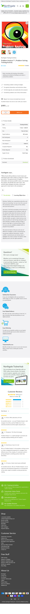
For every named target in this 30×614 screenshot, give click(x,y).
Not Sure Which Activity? (7, 544)
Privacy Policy (4, 582)
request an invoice (7, 333)
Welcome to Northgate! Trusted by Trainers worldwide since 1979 (15, 1)
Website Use (4, 585)
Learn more (9, 381)
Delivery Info (4, 538)
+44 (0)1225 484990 (5, 517)
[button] (21, 65)
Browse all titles (4, 520)
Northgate (3, 574)
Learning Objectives (19, 195)
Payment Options (5, 528)
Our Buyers (3, 577)
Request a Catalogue (5, 559)
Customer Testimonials (6, 578)
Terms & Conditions (5, 583)
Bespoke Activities (5, 548)
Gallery (2, 580)
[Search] (17, 6)
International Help (5, 546)
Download (25, 162)
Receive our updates (5, 564)
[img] (4, 415)
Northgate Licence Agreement (8, 541)
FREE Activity (4, 557)
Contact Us (3, 549)
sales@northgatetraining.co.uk (7, 518)
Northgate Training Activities (8, 58)
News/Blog (3, 565)
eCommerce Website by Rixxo (22, 601)
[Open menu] (27, 6)
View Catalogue (4, 526)
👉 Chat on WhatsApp (10, 272)
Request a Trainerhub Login (7, 561)
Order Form (3, 525)
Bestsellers (3, 523)
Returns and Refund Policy (7, 539)
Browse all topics (5, 522)
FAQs (2, 543)
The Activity (6, 195)
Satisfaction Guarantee (6, 536)
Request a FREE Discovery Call (8, 562)
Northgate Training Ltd (10, 601)
